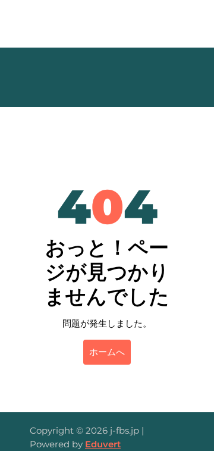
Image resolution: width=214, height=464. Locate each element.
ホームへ (107, 352)
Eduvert (103, 444)
